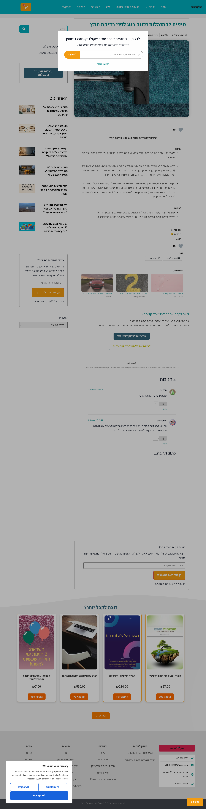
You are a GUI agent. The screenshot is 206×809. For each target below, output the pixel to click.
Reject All (24, 787)
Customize (52, 787)
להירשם (72, 54)
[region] (39, 782)
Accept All (39, 795)
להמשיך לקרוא (103, 63)
